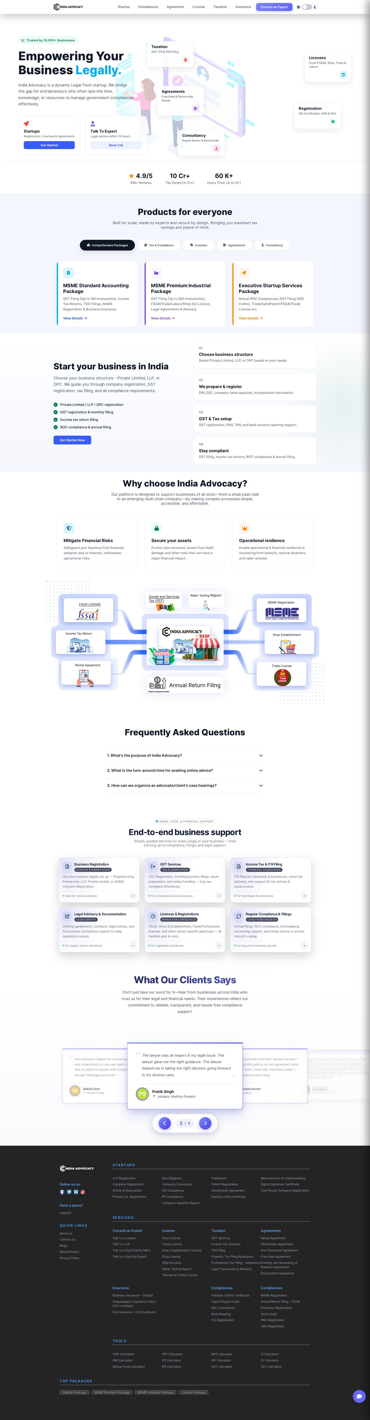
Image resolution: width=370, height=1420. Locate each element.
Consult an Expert (274, 7)
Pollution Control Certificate (230, 1295)
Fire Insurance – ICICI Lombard (134, 1312)
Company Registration (128, 1184)
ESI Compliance (173, 1190)
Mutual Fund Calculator (129, 1366)
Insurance (243, 7)
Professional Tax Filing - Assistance (235, 1262)
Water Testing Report (177, 1269)
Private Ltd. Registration (129, 1196)
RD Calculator (171, 1366)
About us (66, 1233)
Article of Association (127, 1190)
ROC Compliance (223, 1308)
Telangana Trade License (179, 1275)
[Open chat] (359, 1396)
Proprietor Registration (276, 1308)
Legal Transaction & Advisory (231, 1269)
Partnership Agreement (277, 1244)
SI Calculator (270, 1354)
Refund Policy (69, 1252)
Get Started (49, 145)
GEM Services (171, 1262)
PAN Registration (272, 1320)
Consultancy (274, 245)
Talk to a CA (121, 1244)
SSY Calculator (271, 1366)
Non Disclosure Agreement (279, 1250)
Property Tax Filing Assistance (232, 1256)
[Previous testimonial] (165, 1123)
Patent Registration (224, 1184)
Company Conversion (177, 1184)
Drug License (171, 1256)
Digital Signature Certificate (280, 1184)
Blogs (63, 1245)
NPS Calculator (222, 1354)
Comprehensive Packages (110, 245)
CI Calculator (270, 1360)
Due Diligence (171, 1178)
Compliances (148, 7)
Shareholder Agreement (228, 1190)
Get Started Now (72, 440)
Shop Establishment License (181, 1250)
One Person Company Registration (285, 1190)
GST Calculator (221, 1366)
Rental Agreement (273, 1238)
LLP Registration (124, 1178)
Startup (124, 7)
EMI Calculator (123, 1360)
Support (65, 1213)
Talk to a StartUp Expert (129, 1256)
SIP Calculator (221, 1360)
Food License (171, 1238)
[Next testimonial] (205, 1123)
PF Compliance (172, 1196)
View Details (73, 318)
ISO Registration (222, 1320)
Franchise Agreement (276, 1256)
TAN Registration (272, 1326)
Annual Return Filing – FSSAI (280, 1301)
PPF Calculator (172, 1354)
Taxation (220, 7)
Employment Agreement (277, 1273)
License (199, 7)
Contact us (67, 1239)
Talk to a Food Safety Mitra (131, 1250)
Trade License (172, 1244)
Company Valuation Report (180, 1203)
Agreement (175, 7)
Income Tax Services (225, 1244)
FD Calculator (171, 1360)
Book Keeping (221, 1314)
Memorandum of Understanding (283, 1178)
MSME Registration (274, 1295)
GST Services (220, 1238)
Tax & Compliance (161, 245)
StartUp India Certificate (228, 1196)
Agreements (236, 245)
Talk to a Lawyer (124, 1238)
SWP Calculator (123, 1354)
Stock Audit (269, 1314)
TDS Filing (218, 1250)
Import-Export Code (225, 1301)
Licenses (201, 245)
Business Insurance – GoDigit (133, 1295)
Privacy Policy (69, 1258)
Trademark (219, 1178)
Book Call (116, 145)
